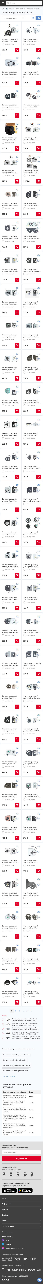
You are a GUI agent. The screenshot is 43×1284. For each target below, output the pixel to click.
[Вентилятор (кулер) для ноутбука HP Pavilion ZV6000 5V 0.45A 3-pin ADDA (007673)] (32, 293)
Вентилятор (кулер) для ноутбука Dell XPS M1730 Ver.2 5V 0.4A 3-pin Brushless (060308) (10, 861)
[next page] (31, 1011)
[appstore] (9, 1190)
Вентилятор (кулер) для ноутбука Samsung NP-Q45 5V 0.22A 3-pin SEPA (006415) (10, 434)
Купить (17, 50)
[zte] (39, 1270)
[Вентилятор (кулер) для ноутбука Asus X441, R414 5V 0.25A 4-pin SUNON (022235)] (32, 30)
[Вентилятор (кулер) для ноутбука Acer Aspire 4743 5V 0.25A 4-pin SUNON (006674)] (11, 523)
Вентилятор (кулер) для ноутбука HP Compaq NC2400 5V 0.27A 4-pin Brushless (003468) (10, 697)
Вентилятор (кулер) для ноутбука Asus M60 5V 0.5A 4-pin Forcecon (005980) (9, 730)
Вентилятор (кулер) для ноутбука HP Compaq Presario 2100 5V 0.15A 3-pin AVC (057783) (10, 139)
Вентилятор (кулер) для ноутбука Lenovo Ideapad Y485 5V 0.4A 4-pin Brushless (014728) (10, 664)
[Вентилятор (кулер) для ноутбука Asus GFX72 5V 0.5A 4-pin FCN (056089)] (11, 818)
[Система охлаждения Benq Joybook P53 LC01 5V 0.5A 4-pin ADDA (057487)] (32, 96)
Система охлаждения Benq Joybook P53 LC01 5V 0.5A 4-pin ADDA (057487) (31, 106)
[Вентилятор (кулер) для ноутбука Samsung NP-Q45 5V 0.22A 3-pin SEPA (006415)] (11, 424)
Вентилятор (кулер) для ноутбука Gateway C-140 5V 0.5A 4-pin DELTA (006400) (31, 270)
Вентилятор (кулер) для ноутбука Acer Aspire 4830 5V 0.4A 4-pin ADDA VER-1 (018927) (10, 927)
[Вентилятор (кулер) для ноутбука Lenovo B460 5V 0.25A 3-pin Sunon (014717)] (32, 621)
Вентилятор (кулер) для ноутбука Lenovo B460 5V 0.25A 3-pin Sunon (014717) (31, 631)
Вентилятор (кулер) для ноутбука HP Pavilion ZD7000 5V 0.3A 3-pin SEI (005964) (32, 533)
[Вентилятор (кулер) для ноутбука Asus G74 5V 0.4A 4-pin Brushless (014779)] (11, 227)
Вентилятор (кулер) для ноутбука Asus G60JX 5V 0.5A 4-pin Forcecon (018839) (30, 566)
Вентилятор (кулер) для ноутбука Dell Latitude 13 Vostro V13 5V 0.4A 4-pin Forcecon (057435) (31, 434)
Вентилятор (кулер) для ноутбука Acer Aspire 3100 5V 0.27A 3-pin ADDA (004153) (10, 336)
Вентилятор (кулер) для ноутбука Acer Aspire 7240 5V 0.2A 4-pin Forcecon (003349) (10, 960)
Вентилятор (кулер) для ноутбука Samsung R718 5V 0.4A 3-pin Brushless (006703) (31, 401)
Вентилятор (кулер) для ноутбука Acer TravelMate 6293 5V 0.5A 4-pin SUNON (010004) (30, 204)
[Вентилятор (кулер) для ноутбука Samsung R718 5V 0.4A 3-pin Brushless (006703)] (32, 392)
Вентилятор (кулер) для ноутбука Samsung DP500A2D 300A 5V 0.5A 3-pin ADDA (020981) (10, 599)
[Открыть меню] (3, 3)
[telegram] (18, 1174)
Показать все (7, 1076)
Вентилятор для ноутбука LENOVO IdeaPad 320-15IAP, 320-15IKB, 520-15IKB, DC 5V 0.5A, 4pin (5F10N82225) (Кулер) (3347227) (10, 172)
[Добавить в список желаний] (17, 31)
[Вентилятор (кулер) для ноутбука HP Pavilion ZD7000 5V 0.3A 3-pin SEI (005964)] (32, 523)
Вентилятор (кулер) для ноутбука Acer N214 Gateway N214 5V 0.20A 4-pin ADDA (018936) (32, 828)
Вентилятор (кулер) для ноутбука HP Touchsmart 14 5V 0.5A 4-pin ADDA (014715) (10, 763)
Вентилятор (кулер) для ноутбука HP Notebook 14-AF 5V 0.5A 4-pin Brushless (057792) (30, 861)
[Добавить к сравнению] (17, 25)
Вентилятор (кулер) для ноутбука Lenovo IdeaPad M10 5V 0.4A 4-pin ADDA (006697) (31, 960)
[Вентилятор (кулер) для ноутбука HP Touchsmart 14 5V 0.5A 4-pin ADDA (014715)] (11, 753)
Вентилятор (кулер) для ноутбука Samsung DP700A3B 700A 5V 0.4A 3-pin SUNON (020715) (31, 237)
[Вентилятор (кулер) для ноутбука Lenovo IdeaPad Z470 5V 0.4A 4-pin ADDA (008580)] (11, 96)
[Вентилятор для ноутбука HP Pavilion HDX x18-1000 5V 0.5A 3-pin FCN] (32, 654)
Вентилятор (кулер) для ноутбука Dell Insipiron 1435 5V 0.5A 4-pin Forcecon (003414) (10, 796)
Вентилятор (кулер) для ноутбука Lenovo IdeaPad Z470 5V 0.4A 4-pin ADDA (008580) (10, 106)
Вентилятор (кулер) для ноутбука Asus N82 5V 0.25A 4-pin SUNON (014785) (32, 796)
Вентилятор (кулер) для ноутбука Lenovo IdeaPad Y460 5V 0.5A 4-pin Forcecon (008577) (10, 566)
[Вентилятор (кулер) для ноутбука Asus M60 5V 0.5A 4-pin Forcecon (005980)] (11, 720)
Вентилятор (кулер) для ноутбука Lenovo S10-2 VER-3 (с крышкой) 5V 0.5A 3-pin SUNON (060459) (32, 993)
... (23, 1011)
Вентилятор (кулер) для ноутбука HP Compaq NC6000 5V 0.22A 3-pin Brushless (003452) (31, 927)
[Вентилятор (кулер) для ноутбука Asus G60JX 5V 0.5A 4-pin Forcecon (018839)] (32, 556)
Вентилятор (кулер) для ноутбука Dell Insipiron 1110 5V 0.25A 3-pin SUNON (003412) (10, 500)
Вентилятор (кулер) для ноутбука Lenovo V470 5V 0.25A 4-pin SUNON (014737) (10, 631)
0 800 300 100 (7, 1237)
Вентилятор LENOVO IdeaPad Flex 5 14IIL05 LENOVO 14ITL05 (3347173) (10, 40)
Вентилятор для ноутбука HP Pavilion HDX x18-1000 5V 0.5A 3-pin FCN (32, 664)
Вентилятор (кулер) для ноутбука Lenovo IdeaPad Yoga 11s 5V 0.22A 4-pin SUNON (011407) (31, 467)
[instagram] (11, 1174)
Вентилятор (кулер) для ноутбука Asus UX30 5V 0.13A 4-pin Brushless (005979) (9, 303)
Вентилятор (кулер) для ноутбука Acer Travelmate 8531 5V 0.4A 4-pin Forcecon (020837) (30, 599)
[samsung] (19, 1270)
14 (27, 1011)
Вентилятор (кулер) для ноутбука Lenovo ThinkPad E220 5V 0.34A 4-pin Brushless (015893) (31, 500)
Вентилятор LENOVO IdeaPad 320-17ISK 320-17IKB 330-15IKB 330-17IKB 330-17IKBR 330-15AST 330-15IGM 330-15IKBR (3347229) (31, 139)
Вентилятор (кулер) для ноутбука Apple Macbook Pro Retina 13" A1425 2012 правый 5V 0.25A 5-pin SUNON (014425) (31, 73)
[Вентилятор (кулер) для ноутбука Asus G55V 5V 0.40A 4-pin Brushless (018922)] (11, 63)
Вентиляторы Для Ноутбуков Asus (15, 1071)
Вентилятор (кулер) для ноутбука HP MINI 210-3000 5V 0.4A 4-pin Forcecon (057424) (31, 730)
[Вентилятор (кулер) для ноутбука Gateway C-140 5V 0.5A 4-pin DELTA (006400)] (32, 260)
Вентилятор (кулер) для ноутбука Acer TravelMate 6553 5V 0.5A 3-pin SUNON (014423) (30, 763)
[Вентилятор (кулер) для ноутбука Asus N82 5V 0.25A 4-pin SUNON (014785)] (32, 786)
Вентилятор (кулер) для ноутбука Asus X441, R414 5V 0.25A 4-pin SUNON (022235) (31, 40)
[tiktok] (32, 1174)
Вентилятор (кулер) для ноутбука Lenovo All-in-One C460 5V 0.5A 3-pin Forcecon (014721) (10, 894)
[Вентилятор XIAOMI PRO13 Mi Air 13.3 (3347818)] (32, 162)
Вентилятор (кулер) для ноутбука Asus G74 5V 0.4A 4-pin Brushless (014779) (10, 237)
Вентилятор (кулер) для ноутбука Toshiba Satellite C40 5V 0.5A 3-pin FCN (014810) (10, 270)
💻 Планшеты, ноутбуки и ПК (15, 8)
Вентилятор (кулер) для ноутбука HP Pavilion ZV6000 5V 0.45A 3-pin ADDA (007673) (30, 303)
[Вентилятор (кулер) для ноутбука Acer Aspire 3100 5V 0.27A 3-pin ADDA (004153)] (11, 326)
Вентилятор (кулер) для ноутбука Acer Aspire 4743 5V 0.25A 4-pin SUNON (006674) (10, 533)
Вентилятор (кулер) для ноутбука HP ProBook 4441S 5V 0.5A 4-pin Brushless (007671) (10, 369)
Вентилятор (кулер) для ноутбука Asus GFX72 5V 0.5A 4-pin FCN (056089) (9, 828)
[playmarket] (25, 1190)
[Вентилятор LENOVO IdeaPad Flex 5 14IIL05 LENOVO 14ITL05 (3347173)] (11, 30)
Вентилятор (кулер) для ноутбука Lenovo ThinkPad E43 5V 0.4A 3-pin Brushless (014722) (10, 401)
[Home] (3, 9)
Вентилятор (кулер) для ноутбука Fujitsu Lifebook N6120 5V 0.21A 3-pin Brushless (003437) (31, 369)
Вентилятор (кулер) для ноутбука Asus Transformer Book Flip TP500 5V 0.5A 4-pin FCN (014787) (31, 336)
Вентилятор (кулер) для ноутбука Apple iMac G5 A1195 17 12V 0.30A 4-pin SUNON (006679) (31, 894)
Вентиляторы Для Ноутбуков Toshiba (16, 1065)
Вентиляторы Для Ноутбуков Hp (14, 1060)
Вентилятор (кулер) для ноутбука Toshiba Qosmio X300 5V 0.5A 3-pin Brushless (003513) (10, 204)
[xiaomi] (3, 1270)
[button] (33, 18)
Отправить (8, 3)
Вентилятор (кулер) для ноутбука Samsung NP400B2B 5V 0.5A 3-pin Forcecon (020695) (31, 697)
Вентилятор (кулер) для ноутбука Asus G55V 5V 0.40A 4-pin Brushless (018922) (9, 73)
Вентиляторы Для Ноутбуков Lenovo (16, 1055)
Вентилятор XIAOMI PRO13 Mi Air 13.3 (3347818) (30, 172)
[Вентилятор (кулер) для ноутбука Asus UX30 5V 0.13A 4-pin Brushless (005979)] (11, 293)
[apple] (8, 1270)
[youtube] (25, 1174)
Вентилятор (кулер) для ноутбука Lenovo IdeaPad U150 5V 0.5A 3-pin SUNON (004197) (10, 993)
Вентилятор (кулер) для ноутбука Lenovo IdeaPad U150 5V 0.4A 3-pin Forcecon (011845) (10, 467)
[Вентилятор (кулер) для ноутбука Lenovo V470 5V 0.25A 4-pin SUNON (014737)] (11, 621)
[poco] (31, 1270)
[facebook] (4, 1174)
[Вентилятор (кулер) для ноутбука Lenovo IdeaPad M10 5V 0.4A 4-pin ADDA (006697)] (32, 950)
